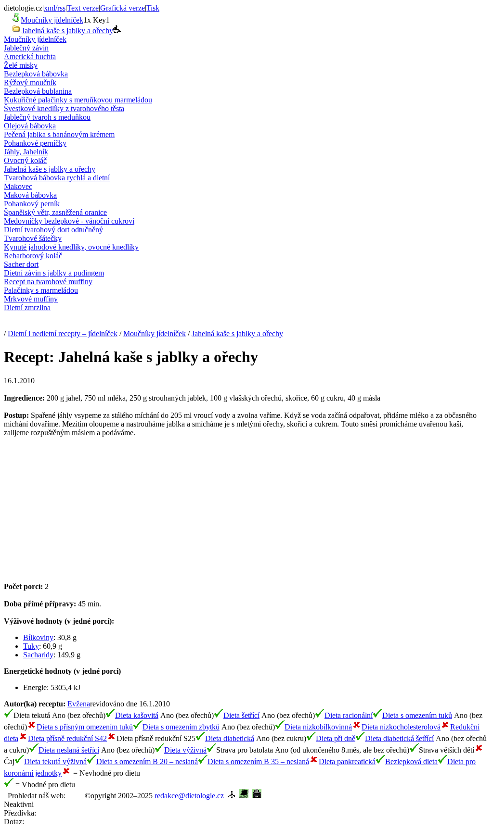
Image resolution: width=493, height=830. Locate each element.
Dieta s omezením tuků (417, 715)
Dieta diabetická (229, 738)
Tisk (152, 8)
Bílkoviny (38, 637)
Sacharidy (38, 655)
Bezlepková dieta (411, 761)
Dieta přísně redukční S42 (67, 738)
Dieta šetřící (241, 715)
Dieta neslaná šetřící (69, 750)
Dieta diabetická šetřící (399, 738)
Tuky (31, 646)
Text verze (83, 8)
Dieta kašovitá (136, 715)
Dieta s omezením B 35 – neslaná (258, 761)
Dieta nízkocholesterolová (401, 727)
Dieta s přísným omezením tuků (85, 727)
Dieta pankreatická (347, 761)
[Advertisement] (85, 513)
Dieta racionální (348, 715)
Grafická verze (122, 8)
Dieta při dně (335, 738)
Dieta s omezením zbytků (181, 727)
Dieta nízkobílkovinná (318, 727)
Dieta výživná (185, 750)
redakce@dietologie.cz (189, 796)
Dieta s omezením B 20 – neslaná (147, 761)
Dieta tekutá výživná (55, 761)
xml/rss (54, 8)
